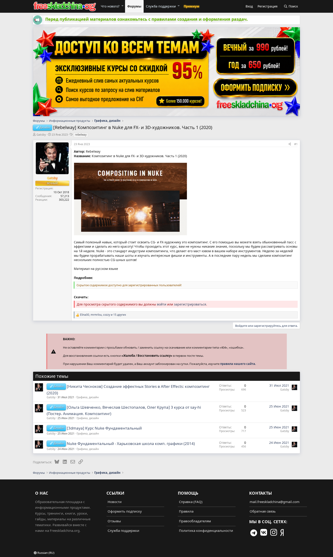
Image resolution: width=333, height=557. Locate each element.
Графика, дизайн (87, 397)
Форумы (134, 6)
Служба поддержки (161, 6)
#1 (296, 144)
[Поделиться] (290, 144)
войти (161, 304)
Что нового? (110, 6)
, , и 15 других (103, 315)
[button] (122, 5)
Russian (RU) (45, 553)
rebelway (81, 135)
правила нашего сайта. (238, 364)
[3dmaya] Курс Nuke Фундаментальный (104, 428)
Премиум (191, 6)
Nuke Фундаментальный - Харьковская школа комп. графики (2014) (131, 443)
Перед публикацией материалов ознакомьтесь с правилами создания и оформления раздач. (146, 19)
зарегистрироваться (190, 304)
